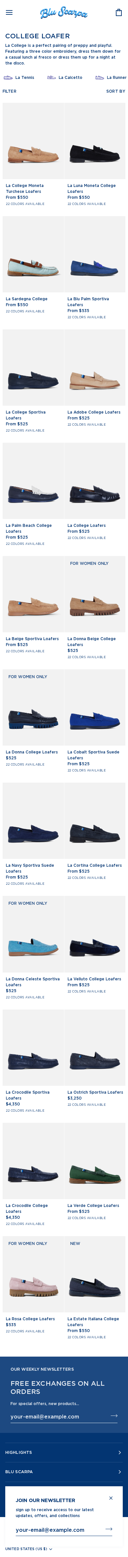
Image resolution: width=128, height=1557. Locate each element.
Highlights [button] (18, 1452)
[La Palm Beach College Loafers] (33, 481)
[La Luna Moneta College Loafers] (95, 141)
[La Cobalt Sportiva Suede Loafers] (95, 707)
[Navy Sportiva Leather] (57, 206)
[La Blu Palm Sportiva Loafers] (95, 254)
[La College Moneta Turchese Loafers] (33, 141)
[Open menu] (15, 12)
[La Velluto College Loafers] (95, 934)
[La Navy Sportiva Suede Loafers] (33, 821)
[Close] (114, 1495)
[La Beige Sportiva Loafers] (33, 594)
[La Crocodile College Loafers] (33, 1161)
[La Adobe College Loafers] (95, 367)
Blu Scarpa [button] (19, 1472)
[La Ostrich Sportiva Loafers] (95, 1048)
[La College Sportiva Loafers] (33, 367)
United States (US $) (26, 1549)
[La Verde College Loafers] (95, 1161)
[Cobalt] (45, 206)
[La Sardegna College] (33, 254)
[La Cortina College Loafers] (95, 821)
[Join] (106, 1529)
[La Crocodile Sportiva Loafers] (33, 1048)
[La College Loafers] (95, 481)
